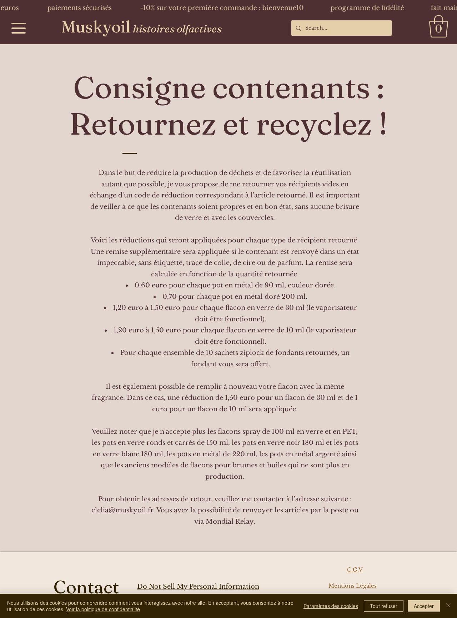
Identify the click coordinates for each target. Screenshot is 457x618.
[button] (438, 26)
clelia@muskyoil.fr (122, 510)
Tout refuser (383, 605)
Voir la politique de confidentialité (103, 609)
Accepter (424, 605)
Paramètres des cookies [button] (330, 605)
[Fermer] (448, 605)
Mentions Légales (352, 585)
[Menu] (18, 28)
